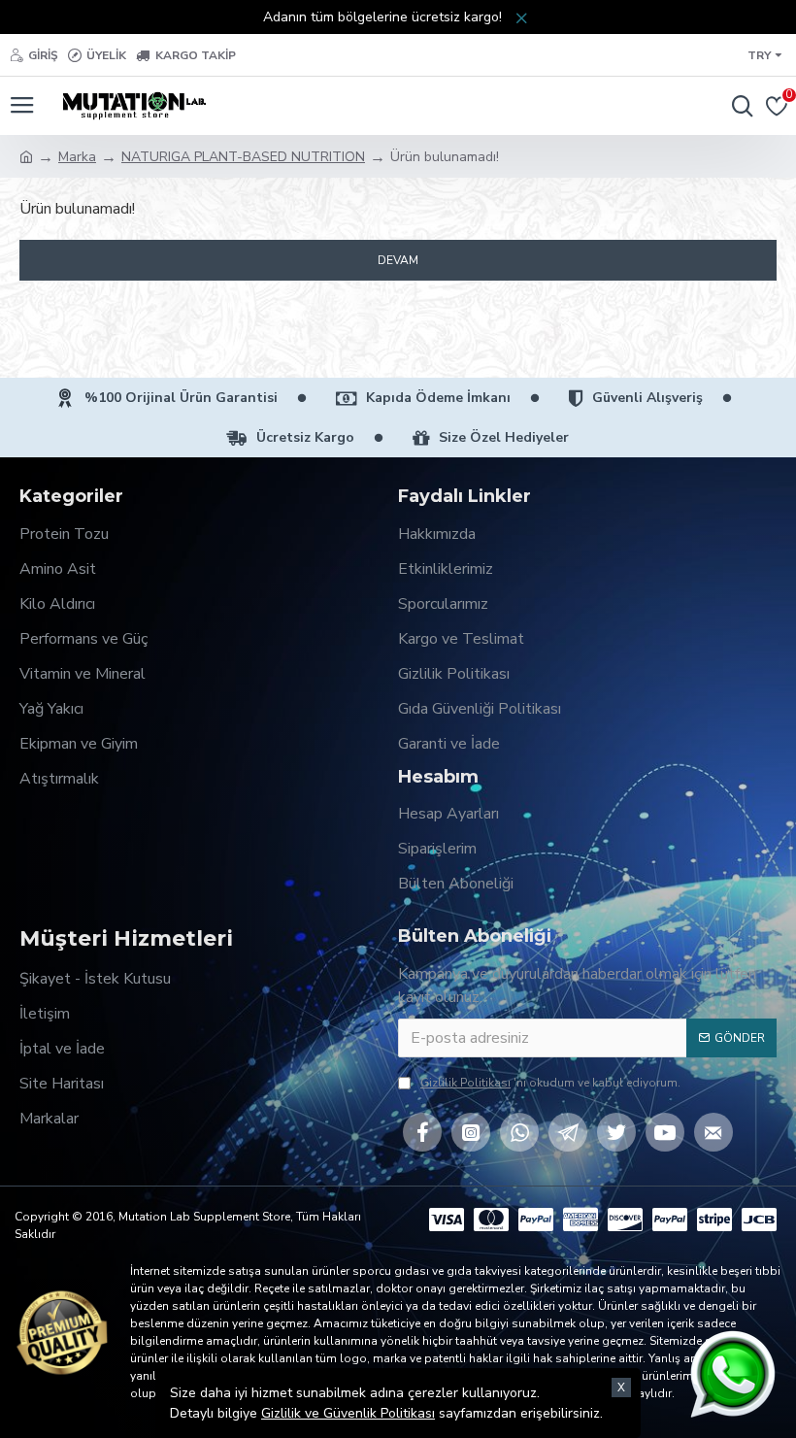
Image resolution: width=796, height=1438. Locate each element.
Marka (77, 157)
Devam (398, 260)
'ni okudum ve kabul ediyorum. (550, 1082)
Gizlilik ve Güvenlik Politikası (348, 1413)
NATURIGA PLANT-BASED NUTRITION (243, 157)
